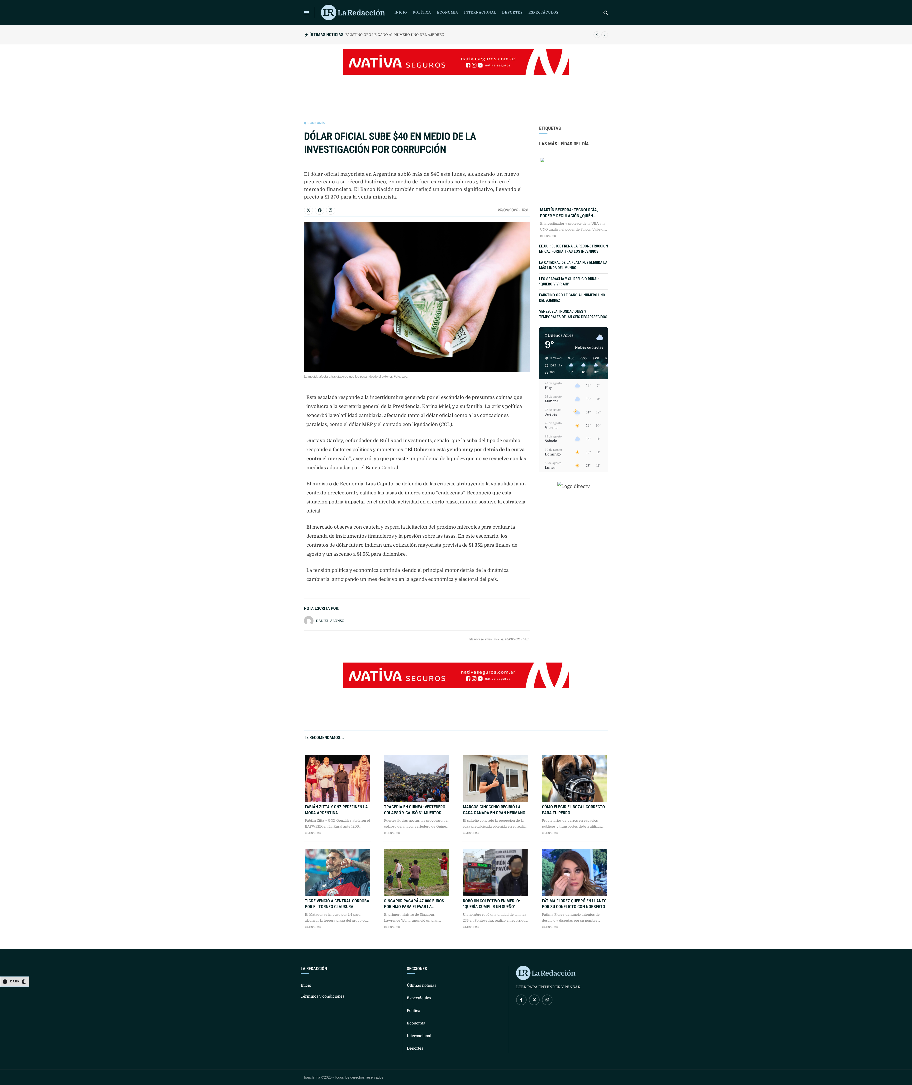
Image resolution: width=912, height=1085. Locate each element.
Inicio (306, 985)
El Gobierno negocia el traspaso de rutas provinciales (400, 35)
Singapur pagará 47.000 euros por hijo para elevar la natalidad (414, 906)
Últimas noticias (421, 985)
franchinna (312, 1077)
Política (413, 1011)
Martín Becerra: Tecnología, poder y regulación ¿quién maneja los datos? (569, 215)
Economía (416, 1023)
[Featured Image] (573, 181)
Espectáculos (419, 998)
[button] (14, 981)
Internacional (419, 1036)
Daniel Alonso (330, 621)
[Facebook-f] (521, 1000)
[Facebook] (319, 210)
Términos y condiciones (322, 996)
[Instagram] (330, 210)
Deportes (415, 1048)
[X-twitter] (308, 210)
